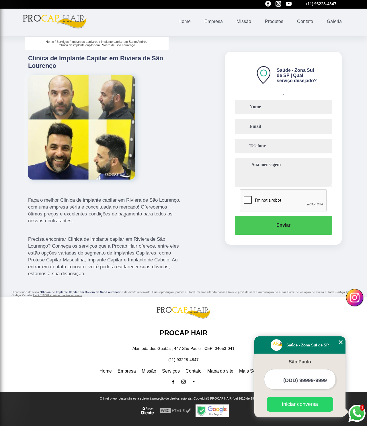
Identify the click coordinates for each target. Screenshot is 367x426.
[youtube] (289, 4)
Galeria (334, 21)
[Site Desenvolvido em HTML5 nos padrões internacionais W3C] (175, 411)
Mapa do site (220, 371)
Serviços (171, 371)
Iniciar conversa (300, 404)
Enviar (283, 225)
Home (184, 21)
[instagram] (278, 4)
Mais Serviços (253, 371)
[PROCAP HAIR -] (55, 32)
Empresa (213, 21)
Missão (244, 21)
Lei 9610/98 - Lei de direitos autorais (57, 295)
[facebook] (268, 4)
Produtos (274, 21)
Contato (305, 21)
